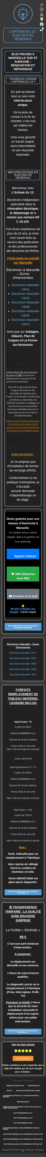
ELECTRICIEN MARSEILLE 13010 (23, 1118)
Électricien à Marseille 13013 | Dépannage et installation (23, 1139)
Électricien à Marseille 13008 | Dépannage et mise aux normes (21, 1128)
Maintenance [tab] (13, 363)
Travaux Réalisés (33, 1085)
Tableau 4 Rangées (15, 804)
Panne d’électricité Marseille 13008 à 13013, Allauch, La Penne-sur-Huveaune (22, 1107)
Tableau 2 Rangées (15, 711)
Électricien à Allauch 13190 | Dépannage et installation (23, 1144)
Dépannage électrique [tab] (17, 353)
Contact (9, 1090)
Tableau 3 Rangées (15, 761)
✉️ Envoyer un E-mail (23, 596)
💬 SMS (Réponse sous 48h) (23, 576)
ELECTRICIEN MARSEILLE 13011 (23, 1113)
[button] (23, 712)
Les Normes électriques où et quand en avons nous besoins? (21, 1096)
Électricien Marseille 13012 (23, 674)
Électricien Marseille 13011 (23, 652)
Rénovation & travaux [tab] (16, 360)
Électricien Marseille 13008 (23, 669)
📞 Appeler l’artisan (23, 556)
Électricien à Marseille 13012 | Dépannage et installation (23, 1134)
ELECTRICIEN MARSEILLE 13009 (23, 1123)
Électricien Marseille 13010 (23, 658)
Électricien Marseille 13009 (23, 663)
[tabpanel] (23, 401)
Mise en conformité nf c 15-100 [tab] (21, 357)
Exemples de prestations (15, 1085)
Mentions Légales (23, 1102)
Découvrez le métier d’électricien (28, 1090)
